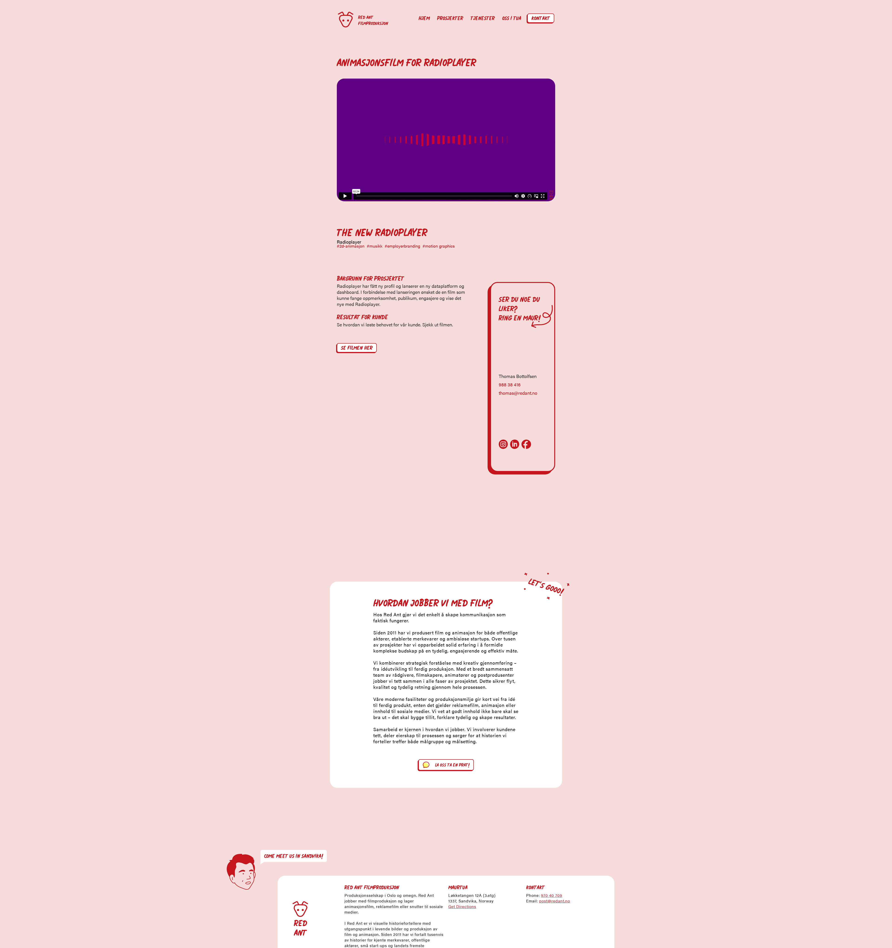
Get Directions (462, 906)
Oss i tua (511, 18)
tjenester (483, 18)
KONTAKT (540, 18)
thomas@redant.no (518, 393)
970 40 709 (551, 895)
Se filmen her (357, 348)
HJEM (424, 18)
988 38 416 (510, 384)
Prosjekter (450, 18)
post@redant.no (554, 901)
